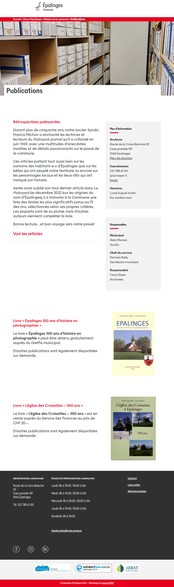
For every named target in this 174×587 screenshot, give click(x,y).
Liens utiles (134, 485)
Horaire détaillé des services (66, 531)
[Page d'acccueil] (48, 11)
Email (114, 180)
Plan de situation (121, 158)
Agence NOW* (108, 583)
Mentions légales (137, 491)
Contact (132, 478)
